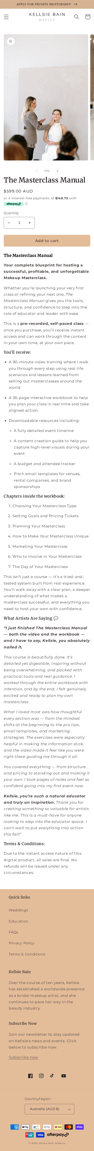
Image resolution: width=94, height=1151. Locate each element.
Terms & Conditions (27, 954)
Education (18, 921)
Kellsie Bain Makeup (52, 1143)
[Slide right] (57, 171)
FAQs (13, 932)
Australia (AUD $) (44, 1109)
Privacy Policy (22, 943)
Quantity (11, 213)
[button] (6, 16)
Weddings (18, 910)
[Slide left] (37, 171)
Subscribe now (23, 1057)
